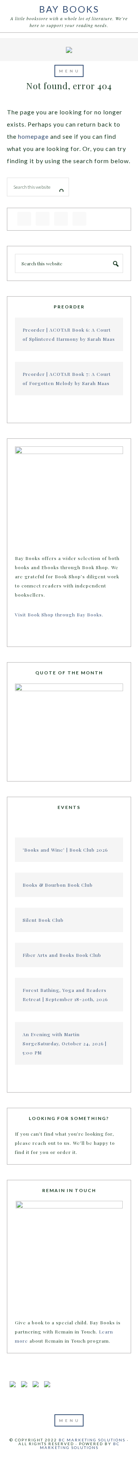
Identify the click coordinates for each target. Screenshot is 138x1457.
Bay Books (69, 8)
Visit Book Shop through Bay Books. (60, 614)
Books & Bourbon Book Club (58, 885)
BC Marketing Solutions (92, 1440)
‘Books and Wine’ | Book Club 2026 (65, 850)
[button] (69, 71)
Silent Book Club (43, 920)
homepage (33, 136)
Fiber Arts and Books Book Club (62, 955)
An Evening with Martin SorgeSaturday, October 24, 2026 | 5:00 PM (65, 1043)
